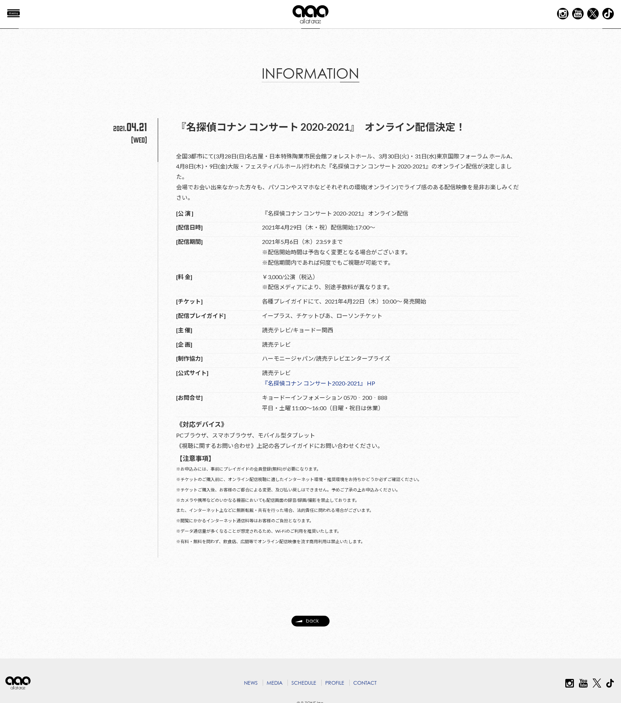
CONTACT (365, 683)
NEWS (251, 683)
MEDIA (274, 683)
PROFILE (334, 683)
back (312, 621)
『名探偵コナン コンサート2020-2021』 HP (318, 383)
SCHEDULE (303, 683)
